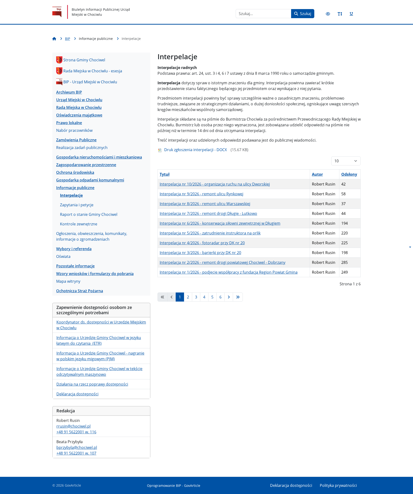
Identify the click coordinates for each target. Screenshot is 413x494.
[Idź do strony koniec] (238, 297)
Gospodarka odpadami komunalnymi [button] (90, 180)
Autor (317, 174)
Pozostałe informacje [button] (75, 266)
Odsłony (349, 174)
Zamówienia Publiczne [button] (76, 140)
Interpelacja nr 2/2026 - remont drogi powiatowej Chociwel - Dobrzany (222, 262)
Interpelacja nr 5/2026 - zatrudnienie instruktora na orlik (210, 233)
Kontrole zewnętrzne (78, 224)
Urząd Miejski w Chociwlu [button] (79, 99)
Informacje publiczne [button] (75, 187)
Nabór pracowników (74, 130)
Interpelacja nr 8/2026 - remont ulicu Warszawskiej (205, 203)
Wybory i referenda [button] (74, 248)
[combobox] (263, 13)
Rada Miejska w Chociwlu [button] (79, 107)
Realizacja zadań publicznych (82, 147)
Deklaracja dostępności (77, 394)
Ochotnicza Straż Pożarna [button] (79, 290)
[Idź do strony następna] (228, 297)
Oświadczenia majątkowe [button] (79, 115)
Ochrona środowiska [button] (75, 172)
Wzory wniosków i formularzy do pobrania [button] (95, 273)
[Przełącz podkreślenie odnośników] (351, 14)
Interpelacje (71, 195)
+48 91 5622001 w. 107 (76, 453)
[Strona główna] (55, 38)
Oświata (63, 256)
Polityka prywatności (338, 485)
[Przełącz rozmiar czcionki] (340, 14)
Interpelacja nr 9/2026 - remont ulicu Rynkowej (201, 194)
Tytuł (164, 174)
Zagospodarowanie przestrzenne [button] (86, 164)
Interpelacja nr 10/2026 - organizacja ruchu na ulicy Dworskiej (215, 184)
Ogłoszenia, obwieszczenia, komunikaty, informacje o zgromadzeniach (91, 236)
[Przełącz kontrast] (328, 14)
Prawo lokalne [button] (69, 122)
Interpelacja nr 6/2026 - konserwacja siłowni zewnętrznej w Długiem (220, 223)
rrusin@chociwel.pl (73, 426)
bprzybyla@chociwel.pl (76, 447)
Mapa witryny (68, 281)
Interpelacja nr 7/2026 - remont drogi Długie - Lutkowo (208, 213)
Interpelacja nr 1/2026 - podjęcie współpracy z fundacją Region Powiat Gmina (229, 272)
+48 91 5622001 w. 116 (76, 432)
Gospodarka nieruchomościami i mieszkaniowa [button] (99, 157)
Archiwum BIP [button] (69, 92)
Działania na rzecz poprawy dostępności (92, 384)
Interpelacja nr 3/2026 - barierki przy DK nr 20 (200, 252)
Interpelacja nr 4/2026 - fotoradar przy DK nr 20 (202, 242)
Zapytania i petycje (76, 204)
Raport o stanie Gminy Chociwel (88, 214)
